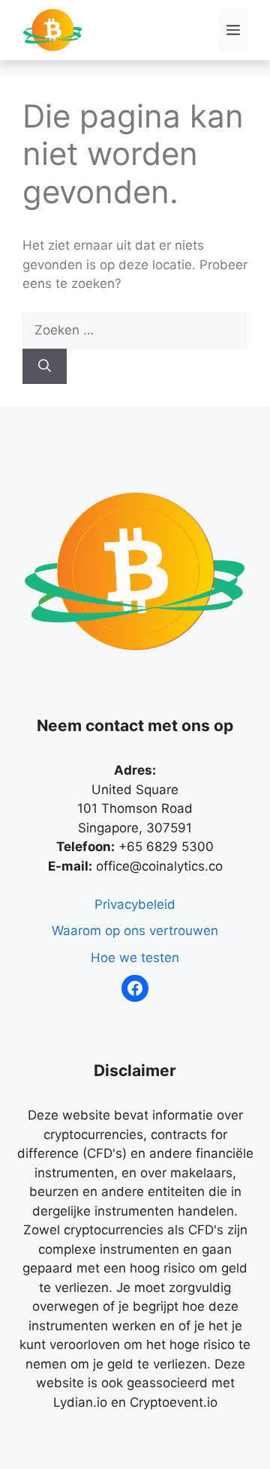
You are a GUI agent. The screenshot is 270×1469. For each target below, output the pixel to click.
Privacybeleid (135, 904)
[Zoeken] (44, 367)
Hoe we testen (135, 957)
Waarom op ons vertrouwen (135, 930)
